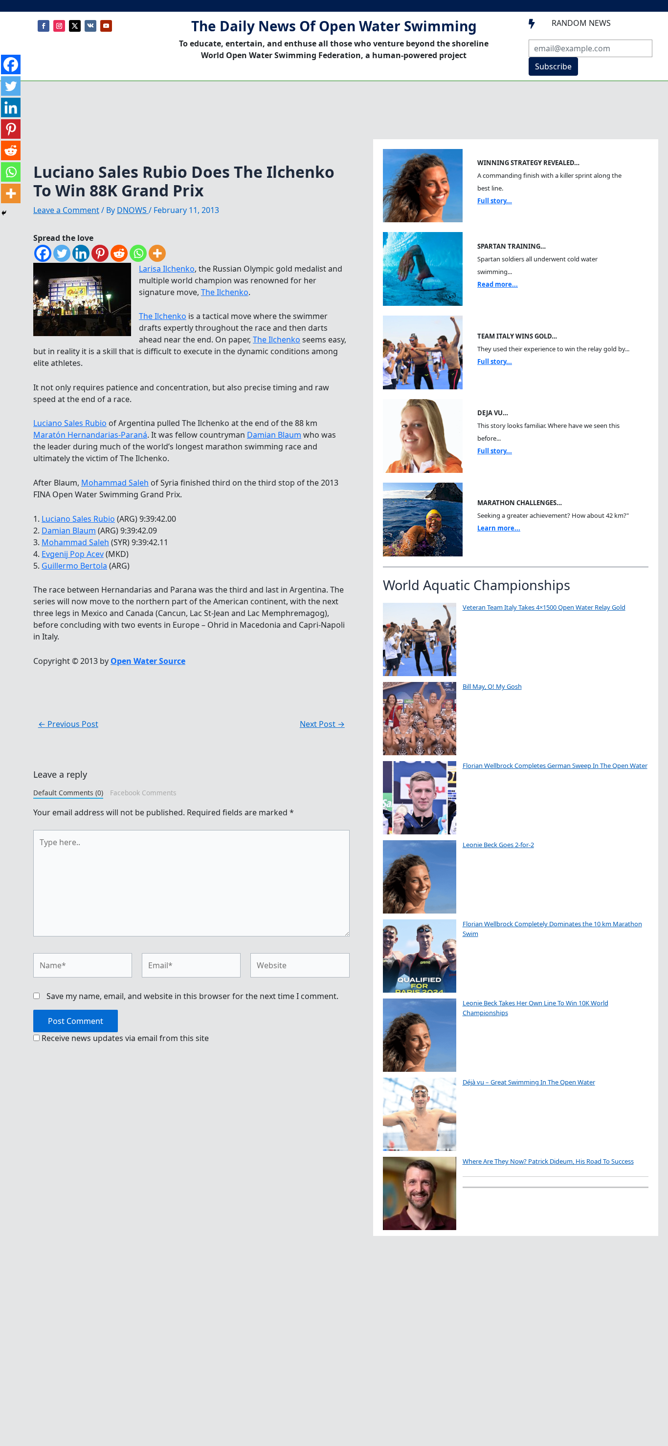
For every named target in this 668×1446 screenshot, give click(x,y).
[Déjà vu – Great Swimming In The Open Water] (419, 1114)
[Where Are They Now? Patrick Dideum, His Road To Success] (419, 1193)
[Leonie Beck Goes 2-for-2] (419, 877)
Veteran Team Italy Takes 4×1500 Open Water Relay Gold (544, 607)
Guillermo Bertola (74, 565)
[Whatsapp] (138, 253)
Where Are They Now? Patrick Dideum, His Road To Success (548, 1161)
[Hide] (4, 213)
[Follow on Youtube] (106, 26)
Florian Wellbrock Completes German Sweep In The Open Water (555, 765)
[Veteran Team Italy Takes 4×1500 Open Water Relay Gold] (419, 639)
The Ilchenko (224, 292)
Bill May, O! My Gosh (492, 686)
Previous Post (68, 724)
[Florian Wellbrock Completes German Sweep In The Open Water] (419, 797)
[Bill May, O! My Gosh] (419, 718)
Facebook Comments (143, 792)
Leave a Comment (66, 210)
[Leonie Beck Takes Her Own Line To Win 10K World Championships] (419, 1035)
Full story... (494, 200)
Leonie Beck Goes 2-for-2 (498, 844)
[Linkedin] (80, 253)
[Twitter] (61, 253)
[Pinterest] (100, 253)
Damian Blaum (274, 434)
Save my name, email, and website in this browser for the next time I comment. (192, 996)
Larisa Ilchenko (167, 268)
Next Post (322, 724)
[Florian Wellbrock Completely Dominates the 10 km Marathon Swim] (419, 956)
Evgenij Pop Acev (73, 554)
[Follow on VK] (90, 26)
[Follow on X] (75, 26)
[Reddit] (119, 253)
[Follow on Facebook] (43, 26)
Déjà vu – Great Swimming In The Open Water (529, 1082)
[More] (157, 253)
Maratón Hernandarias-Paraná (90, 434)
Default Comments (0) (68, 792)
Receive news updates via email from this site (124, 1038)
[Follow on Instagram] (59, 26)
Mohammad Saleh (115, 482)
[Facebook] (42, 253)
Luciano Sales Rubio (70, 423)
